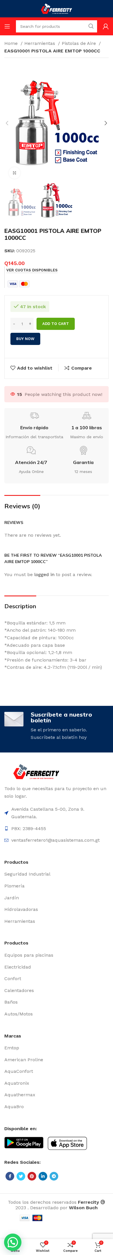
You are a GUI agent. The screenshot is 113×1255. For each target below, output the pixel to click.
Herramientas (40, 43)
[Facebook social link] (10, 1176)
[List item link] (56, 874)
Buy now (25, 339)
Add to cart (55, 323)
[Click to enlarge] (14, 173)
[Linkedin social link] (43, 1176)
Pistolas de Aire (79, 43)
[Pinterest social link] (32, 1176)
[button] (12, 1242)
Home (11, 43)
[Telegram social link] (54, 1176)
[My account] (106, 26)
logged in (44, 574)
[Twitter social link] (21, 1176)
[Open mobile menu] (7, 26)
